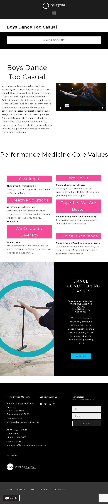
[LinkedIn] (50, 403)
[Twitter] (45, 403)
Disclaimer (44, 489)
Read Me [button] (12, 498)
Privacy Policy (61, 489)
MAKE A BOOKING (54, 40)
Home (9, 489)
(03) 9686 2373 (14, 418)
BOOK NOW (81, 356)
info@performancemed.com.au (23, 422)
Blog (33, 489)
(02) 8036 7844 (15, 441)
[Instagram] (54, 403)
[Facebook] (41, 403)
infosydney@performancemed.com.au (26, 445)
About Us (21, 489)
